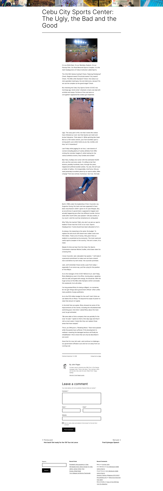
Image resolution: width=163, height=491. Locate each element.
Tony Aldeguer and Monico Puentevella (79, 473)
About (114, 3)
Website (64, 415)
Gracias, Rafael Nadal (75, 471)
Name (64, 407)
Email (119, 3)
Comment (65, 391)
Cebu (99, 356)
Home (102, 3)
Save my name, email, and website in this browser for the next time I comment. (80, 423)
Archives (108, 3)
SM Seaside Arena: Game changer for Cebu (81, 466)
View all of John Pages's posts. (76, 375)
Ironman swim (106, 464)
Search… (44, 461)
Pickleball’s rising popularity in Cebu (78, 464)
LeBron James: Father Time (76, 469)
